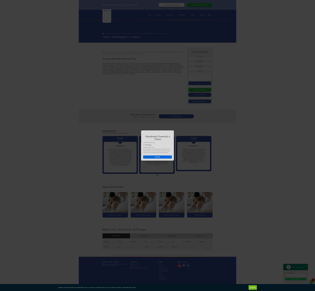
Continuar (252, 287)
